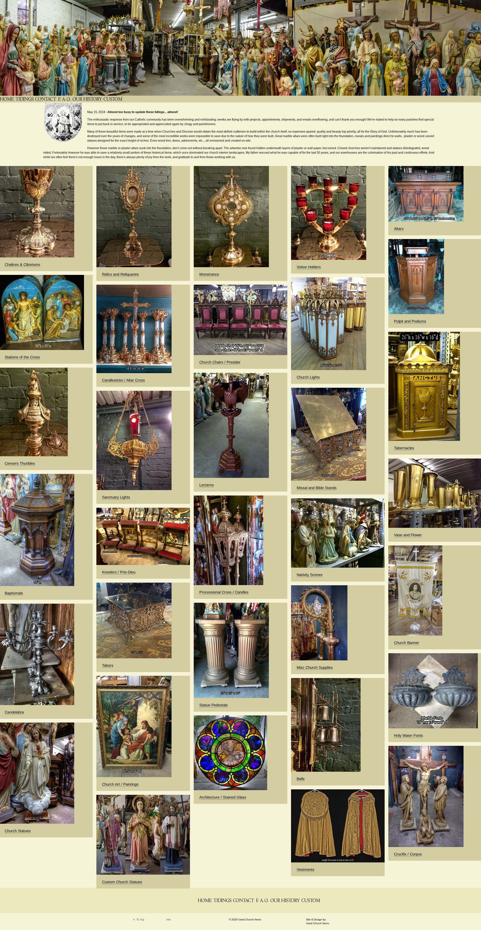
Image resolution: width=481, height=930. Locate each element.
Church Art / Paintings (120, 784)
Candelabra (14, 712)
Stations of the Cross (22, 357)
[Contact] (46, 99)
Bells (301, 779)
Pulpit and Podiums (410, 321)
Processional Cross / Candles (223, 592)
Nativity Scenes (309, 575)
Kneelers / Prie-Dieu (118, 572)
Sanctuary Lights (116, 497)
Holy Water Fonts (408, 735)
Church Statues (18, 831)
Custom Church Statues (122, 882)
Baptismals (14, 593)
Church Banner (406, 643)
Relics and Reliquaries (120, 274)
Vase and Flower (408, 535)
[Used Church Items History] (88, 99)
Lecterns (206, 485)
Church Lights (308, 377)
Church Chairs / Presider (219, 362)
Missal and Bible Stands (317, 488)
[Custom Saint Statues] (113, 99)
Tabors (107, 665)
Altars (399, 229)
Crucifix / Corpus (408, 854)
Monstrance (209, 274)
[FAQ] (65, 99)
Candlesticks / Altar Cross (123, 380)
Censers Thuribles (20, 463)
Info (168, 919)
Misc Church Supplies (315, 667)
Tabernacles (404, 448)
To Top (140, 919)
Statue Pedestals (213, 705)
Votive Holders (309, 267)
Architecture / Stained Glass (222, 797)
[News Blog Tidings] (24, 99)
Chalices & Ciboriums (22, 264)
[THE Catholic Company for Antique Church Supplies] (7, 99)
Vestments (305, 869)
